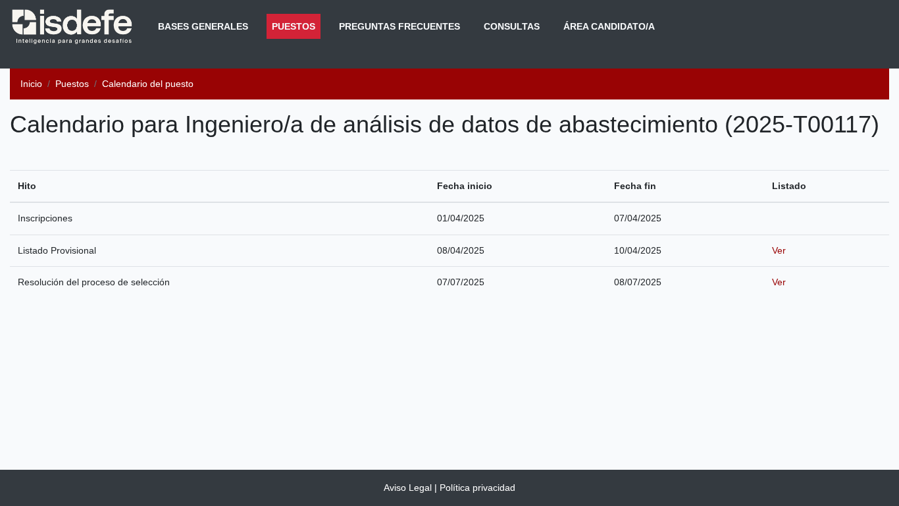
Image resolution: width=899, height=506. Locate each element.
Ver (779, 250)
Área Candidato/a (609, 26)
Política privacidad (477, 487)
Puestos (296, 26)
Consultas (512, 26)
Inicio (31, 83)
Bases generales (203, 26)
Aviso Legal (408, 487)
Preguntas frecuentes (399, 26)
